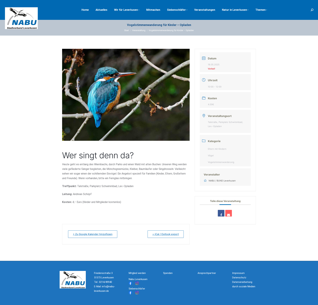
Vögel (211, 155)
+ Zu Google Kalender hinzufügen (92, 234)
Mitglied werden (137, 273)
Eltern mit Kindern (217, 149)
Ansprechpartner (207, 273)
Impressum (238, 273)
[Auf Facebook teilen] (221, 213)
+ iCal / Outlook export (165, 234)
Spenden (168, 273)
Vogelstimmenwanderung (221, 162)
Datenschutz (239, 277)
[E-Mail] (228, 213)
